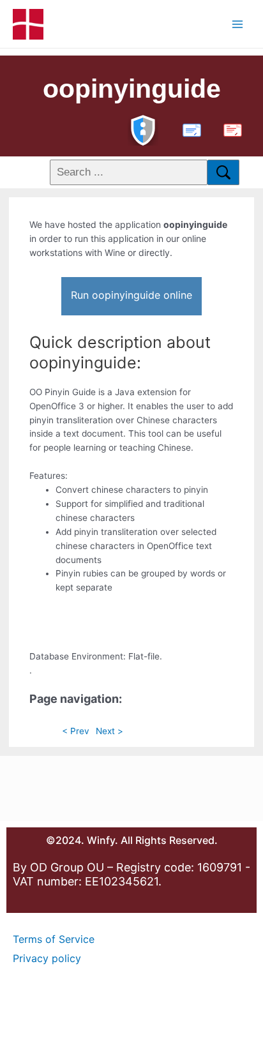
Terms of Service (53, 939)
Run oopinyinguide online (131, 295)
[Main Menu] (238, 24)
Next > (109, 731)
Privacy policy (47, 958)
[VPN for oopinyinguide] (143, 128)
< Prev (75, 731)
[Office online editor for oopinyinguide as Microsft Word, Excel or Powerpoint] (189, 128)
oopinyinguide (132, 88)
